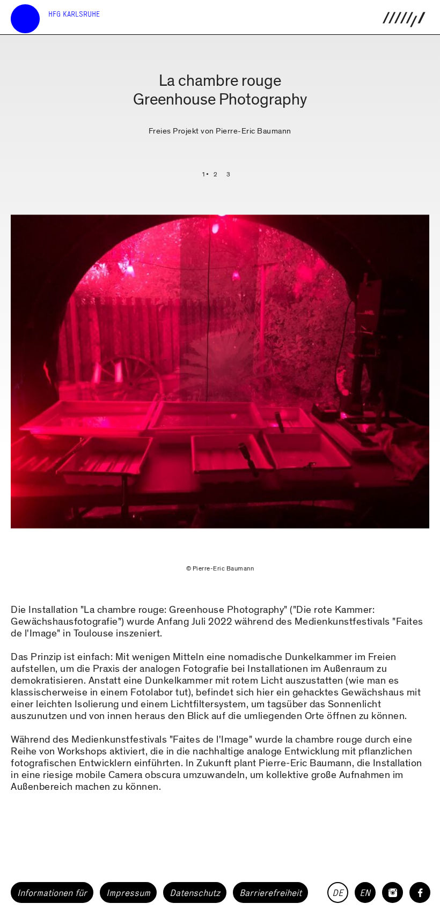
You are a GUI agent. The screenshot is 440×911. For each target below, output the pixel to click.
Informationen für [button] (52, 893)
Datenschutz (195, 893)
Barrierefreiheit (270, 893)
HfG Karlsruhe (74, 14)
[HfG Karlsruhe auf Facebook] (419, 892)
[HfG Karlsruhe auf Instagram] (392, 892)
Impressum (128, 893)
